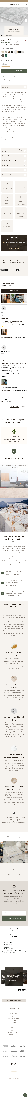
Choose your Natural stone (7, 47)
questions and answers (14, 1018)
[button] (5, 298)
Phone (22, 1)
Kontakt (14, 1020)
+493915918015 (14, 1006)
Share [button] (19, 337)
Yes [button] (13, 337)
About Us (14, 1030)
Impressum (14, 1022)
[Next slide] (26, 20)
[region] (14, 951)
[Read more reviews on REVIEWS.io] (14, 937)
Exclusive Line (14, 1037)
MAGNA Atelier (16, 1078)
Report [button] (16, 337)
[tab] (14, 406)
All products (13, 1016)
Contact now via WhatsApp (15, 1000)
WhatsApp (17, 1)
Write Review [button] (14, 290)
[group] (14, 284)
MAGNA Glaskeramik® (14, 1034)
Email (11, 1)
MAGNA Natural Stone (14, 1032)
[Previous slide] (2, 20)
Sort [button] (2, 401)
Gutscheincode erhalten (14, 918)
